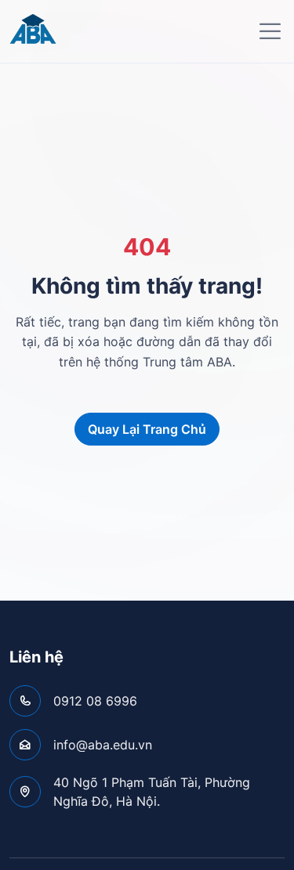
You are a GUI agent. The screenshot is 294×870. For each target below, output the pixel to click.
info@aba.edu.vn (102, 745)
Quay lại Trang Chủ (147, 429)
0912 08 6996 (95, 701)
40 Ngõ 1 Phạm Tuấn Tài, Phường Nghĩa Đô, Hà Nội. (151, 791)
